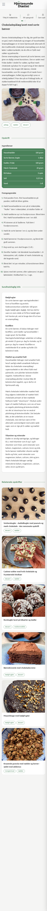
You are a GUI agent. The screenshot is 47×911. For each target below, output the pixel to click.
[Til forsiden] (23, 4)
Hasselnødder (9, 153)
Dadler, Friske (9, 163)
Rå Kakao (7, 173)
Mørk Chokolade (10, 168)
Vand (6, 183)
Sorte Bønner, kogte (12, 158)
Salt (5, 178)
